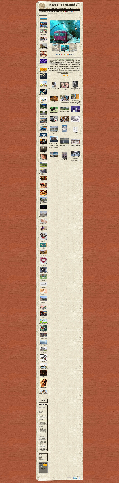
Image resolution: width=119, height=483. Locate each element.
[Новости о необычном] (43, 28)
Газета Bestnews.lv (50, 13)
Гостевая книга (49, 475)
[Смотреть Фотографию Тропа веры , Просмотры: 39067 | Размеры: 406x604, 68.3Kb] (54, 87)
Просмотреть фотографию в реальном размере (56, 60)
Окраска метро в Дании (70, 13)
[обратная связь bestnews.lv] (43, 401)
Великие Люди (74, 69)
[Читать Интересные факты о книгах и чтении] (43, 375)
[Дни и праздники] (43, 174)
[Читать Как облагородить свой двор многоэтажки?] (43, 278)
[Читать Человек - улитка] (43, 351)
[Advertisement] (64, 18)
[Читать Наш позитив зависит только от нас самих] (43, 343)
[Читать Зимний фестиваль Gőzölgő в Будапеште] (43, 300)
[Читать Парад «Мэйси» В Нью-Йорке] (43, 173)
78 (68, 51)
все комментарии (43, 450)
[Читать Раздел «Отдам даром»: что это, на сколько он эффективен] (43, 246)
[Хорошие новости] (43, 42)
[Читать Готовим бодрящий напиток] (43, 187)
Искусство (40, 457)
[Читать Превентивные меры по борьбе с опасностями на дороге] (43, 115)
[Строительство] (43, 102)
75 (65, 51)
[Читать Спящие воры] (43, 78)
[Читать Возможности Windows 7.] (43, 208)
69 (60, 51)
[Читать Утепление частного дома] (43, 308)
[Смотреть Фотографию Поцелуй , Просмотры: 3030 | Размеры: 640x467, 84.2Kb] (75, 121)
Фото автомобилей (56, 69)
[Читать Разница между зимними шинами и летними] (43, 315)
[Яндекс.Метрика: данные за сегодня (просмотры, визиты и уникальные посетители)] (43, 466)
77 (67, 51)
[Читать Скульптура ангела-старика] (43, 337)
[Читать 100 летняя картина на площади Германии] (43, 122)
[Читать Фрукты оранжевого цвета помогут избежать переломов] (43, 70)
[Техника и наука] (43, 331)
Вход (66, 79)
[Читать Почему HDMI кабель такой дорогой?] (43, 360)
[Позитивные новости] (43, 72)
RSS (79, 476)
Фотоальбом (55, 13)
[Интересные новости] (43, 167)
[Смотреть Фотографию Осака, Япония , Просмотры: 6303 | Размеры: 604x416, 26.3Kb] (75, 111)
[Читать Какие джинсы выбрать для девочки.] (43, 40)
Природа (40, 458)
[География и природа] (43, 109)
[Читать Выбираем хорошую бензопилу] (43, 330)
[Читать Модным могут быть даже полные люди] (43, 229)
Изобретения (41, 459)
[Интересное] (43, 87)
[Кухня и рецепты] (43, 188)
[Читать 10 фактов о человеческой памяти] (43, 143)
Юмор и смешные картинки (62, 69)
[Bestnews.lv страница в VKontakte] (76, 478)
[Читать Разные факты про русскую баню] (43, 254)
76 (66, 51)
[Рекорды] (43, 152)
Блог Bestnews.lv (67, 475)
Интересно (40, 454)
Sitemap (77, 476)
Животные (40, 456)
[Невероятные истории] (43, 79)
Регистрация (63, 79)
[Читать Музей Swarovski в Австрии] (43, 166)
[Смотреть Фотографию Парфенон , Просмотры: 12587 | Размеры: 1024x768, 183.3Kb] (54, 142)
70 (61, 51)
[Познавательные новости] (43, 64)
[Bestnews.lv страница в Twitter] (75, 478)
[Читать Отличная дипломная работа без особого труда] (43, 56)
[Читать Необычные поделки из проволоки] (43, 263)
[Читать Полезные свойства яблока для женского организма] (43, 33)
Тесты (56, 475)
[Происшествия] (43, 95)
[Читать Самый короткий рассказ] (43, 151)
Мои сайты (59, 475)
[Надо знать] (43, 145)
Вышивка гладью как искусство (43, 406)
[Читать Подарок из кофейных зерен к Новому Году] (43, 239)
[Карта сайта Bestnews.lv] (79, 478)
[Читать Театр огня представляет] (43, 194)
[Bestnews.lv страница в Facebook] (73, 478)
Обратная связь (63, 475)
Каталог (52, 475)
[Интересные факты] (43, 124)
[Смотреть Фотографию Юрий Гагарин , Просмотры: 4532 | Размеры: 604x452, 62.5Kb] (64, 100)
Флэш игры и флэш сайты (42, 411)
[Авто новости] (43, 131)
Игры (54, 475)
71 (62, 51)
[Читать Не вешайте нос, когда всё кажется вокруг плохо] (43, 285)
